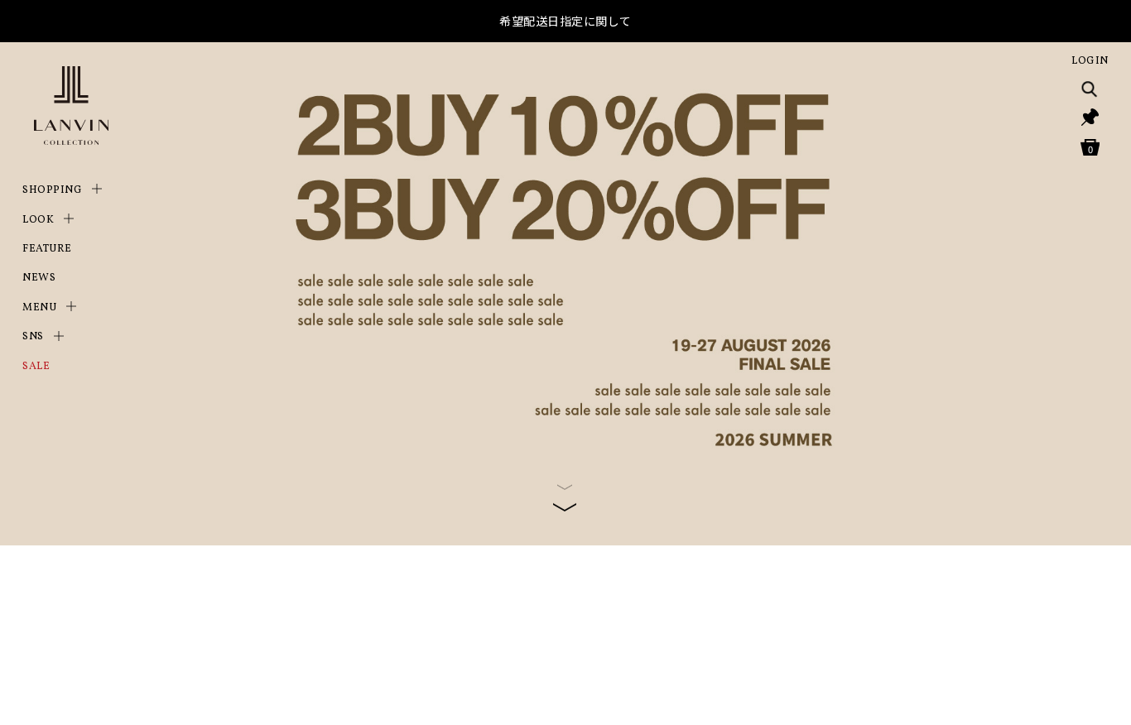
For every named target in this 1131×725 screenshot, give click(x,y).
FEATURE (47, 249)
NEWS (38, 278)
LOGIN (1090, 61)
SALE (36, 366)
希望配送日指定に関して (565, 20)
